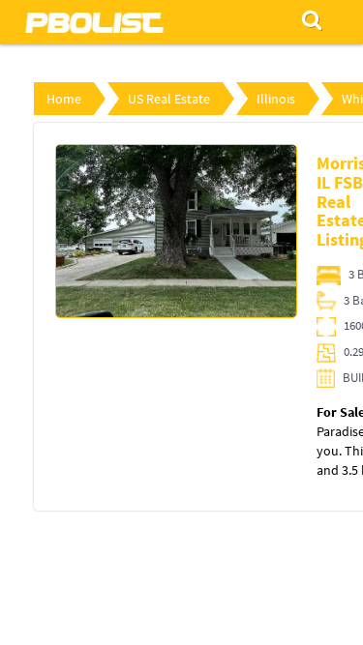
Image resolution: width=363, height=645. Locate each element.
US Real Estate (169, 98)
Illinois (276, 98)
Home (63, 98)
